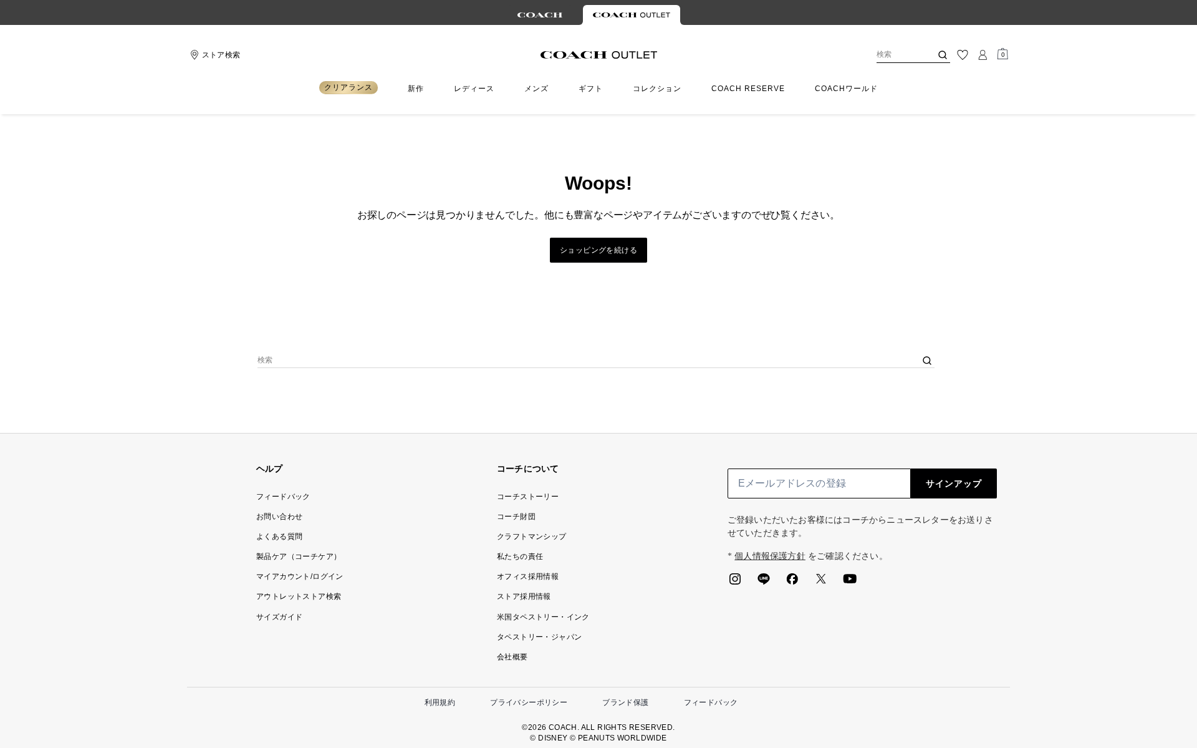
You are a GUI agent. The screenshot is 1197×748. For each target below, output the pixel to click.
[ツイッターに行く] (821, 582)
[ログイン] (982, 54)
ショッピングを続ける (598, 250)
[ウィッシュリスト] (962, 54)
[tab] (540, 15)
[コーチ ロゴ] (599, 55)
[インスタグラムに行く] (735, 582)
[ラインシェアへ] (763, 582)
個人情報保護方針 (769, 556)
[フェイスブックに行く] (792, 582)
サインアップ (954, 483)
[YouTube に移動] (849, 582)
